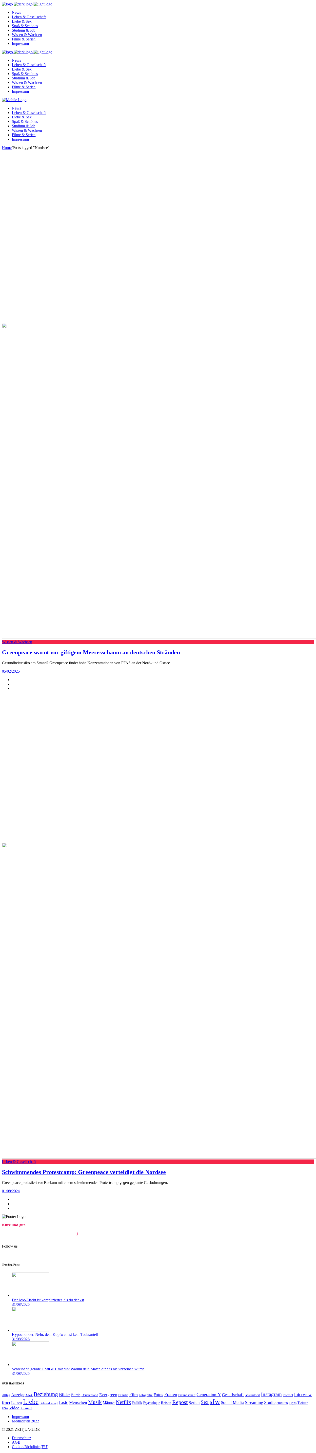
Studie (270, 1402)
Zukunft (26, 1408)
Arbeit (29, 1395)
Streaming (254, 1402)
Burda (75, 1395)
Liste (63, 1402)
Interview (303, 1394)
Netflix (123, 1402)
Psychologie (151, 1403)
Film (133, 1394)
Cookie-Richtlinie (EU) (30, 1447)
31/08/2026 (21, 1304)
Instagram (271, 1394)
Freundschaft (187, 1395)
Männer (109, 1402)
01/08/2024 (11, 1191)
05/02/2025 (11, 671)
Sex (205, 1402)
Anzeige (17, 1395)
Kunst (6, 1403)
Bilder (64, 1394)
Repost (180, 1402)
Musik (95, 1402)
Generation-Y (209, 1394)
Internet (288, 1395)
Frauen (170, 1394)
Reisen (166, 1403)
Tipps (292, 1403)
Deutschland (89, 1395)
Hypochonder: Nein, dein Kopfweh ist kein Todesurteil (55, 1334)
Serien (194, 1402)
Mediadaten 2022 (25, 1421)
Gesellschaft (233, 1394)
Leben (16, 1402)
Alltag (6, 1395)
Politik (137, 1402)
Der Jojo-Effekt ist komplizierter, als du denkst (48, 1300)
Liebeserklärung (49, 1403)
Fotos (158, 1394)
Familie (123, 1395)
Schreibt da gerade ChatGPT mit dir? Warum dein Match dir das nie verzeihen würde (78, 1369)
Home (7, 148)
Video (14, 1408)
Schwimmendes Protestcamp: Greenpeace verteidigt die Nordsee (84, 1172)
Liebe (31, 1401)
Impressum (20, 1417)
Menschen (78, 1402)
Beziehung (46, 1394)
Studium (282, 1403)
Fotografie (146, 1395)
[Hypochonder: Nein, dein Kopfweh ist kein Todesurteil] (30, 1330)
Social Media (232, 1402)
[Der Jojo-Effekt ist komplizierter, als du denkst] (30, 1295)
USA (5, 1408)
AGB (16, 1442)
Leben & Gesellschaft (19, 1161)
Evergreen (108, 1394)
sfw (215, 1401)
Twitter (302, 1403)
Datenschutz (21, 1438)
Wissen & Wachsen (17, 642)
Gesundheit (252, 1395)
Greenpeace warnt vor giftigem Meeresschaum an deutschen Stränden (91, 652)
